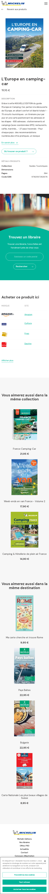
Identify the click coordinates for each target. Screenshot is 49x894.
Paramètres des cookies (24, 875)
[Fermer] (45, 861)
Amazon (28, 314)
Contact (24, 852)
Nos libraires (24, 842)
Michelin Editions (24, 839)
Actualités (24, 849)
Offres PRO (24, 846)
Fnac (26, 333)
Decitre (27, 344)
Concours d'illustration (24, 856)
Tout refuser (24, 882)
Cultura (28, 323)
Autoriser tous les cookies (24, 889)
